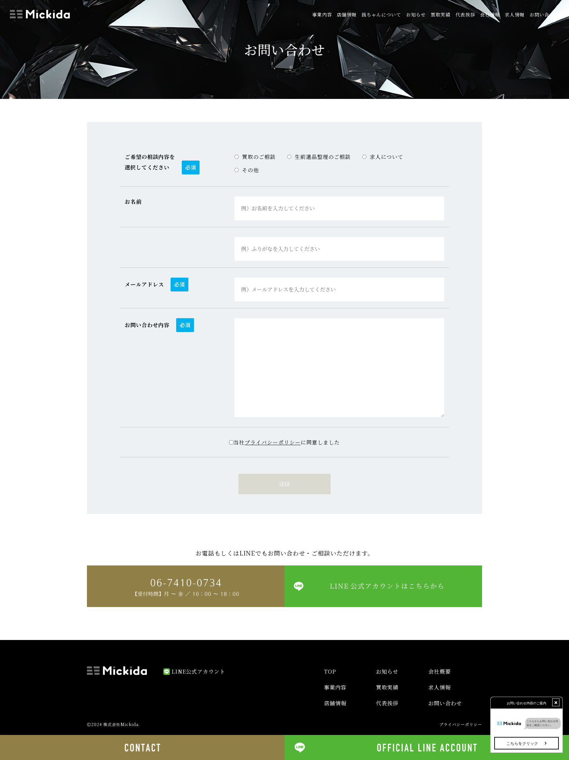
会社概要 (439, 671)
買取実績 (440, 14)
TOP (330, 671)
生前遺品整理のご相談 (323, 157)
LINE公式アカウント (198, 671)
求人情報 (515, 14)
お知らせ (416, 14)
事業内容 (322, 14)
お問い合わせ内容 (147, 325)
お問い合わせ (544, 14)
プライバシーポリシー (273, 442)
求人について (386, 157)
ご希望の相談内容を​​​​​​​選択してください (150, 162)
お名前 (133, 201)
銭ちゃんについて (381, 14)
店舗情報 (347, 14)
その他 (250, 170)
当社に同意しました (286, 442)
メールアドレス (144, 284)
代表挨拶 (465, 14)
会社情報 (490, 14)
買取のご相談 (259, 157)
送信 (284, 484)
